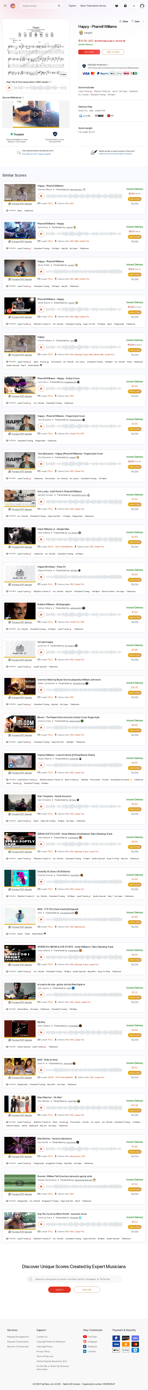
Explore (87, 1289)
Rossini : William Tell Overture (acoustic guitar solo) (64, 1176)
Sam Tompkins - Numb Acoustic (54, 796)
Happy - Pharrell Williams (50, 261)
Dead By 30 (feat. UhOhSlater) (53, 871)
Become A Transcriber (18, 1346)
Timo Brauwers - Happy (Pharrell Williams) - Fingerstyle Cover (70, 453)
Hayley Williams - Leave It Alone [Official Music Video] (66, 754)
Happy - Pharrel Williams (50, 185)
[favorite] (116, 6)
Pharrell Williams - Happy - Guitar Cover (58, 378)
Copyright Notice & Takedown (51, 1341)
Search (59, 1289)
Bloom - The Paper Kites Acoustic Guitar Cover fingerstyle (68, 717)
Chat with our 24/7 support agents (36, 154)
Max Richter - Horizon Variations (54, 1138)
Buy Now (89, 52)
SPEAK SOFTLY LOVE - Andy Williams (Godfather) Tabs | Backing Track (74, 833)
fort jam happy (45, 642)
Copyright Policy (44, 1346)
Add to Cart (113, 52)
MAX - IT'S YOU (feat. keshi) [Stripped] (57, 909)
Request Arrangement (18, 1336)
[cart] (125, 6)
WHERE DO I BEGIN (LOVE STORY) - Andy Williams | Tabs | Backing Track (75, 946)
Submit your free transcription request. (115, 154)
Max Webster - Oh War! (49, 1097)
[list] (134, 6)
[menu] (5, 6)
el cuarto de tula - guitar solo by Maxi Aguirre (61, 984)
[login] (142, 5)
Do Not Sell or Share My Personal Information (53, 1368)
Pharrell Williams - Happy (50, 223)
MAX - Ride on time (47, 1059)
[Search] (59, 6)
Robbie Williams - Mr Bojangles (53, 604)
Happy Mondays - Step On (51, 566)
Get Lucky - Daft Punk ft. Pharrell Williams (59, 491)
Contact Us (42, 1336)
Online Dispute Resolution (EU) (52, 1361)
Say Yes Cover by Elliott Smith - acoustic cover (62, 1213)
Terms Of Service (45, 1356)
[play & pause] (9, 88)
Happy (41, 336)
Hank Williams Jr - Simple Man (53, 529)
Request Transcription (18, 1341)
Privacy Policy (43, 1351)
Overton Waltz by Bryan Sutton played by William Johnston (69, 679)
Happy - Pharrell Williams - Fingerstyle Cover (61, 416)
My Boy (41, 1022)
